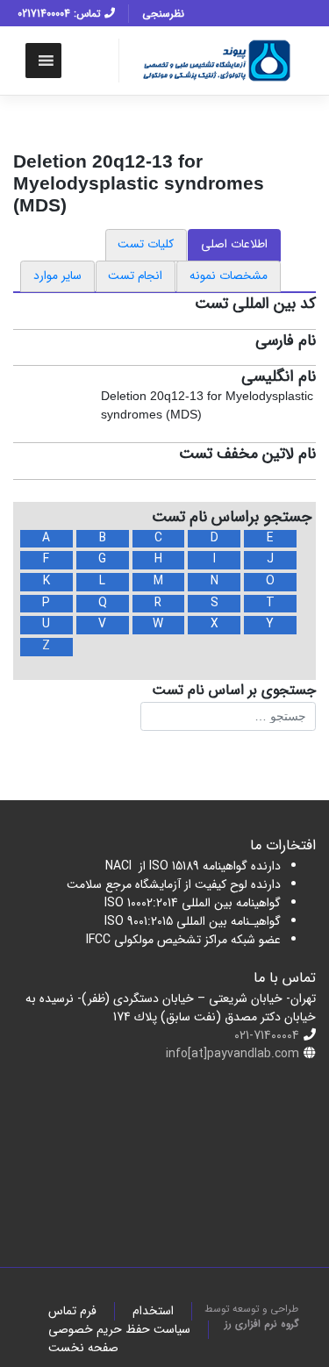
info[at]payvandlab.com (232, 1053)
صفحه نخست (83, 1347)
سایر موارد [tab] (57, 276)
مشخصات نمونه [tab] (229, 276)
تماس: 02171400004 (61, 13)
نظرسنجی (163, 13)
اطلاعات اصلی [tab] (234, 244)
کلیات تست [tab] (146, 244)
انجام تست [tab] (135, 276)
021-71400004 (266, 1035)
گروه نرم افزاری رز (261, 1324)
